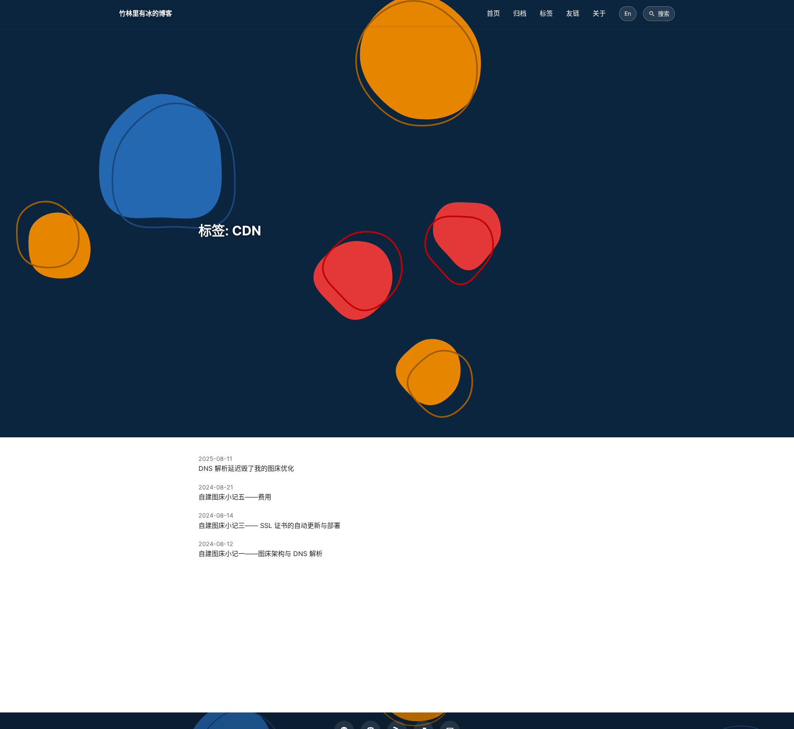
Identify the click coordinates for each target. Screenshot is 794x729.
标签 (546, 13)
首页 (493, 13)
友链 (572, 13)
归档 (519, 13)
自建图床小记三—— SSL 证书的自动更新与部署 (269, 525)
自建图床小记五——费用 (234, 497)
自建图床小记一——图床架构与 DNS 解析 (260, 553)
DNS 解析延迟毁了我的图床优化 (246, 468)
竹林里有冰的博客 (145, 13)
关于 (599, 13)
